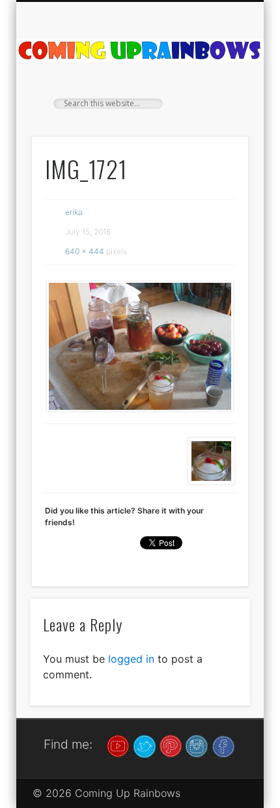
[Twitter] (144, 745)
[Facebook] (223, 745)
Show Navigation (216, 116)
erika (74, 212)
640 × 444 (84, 251)
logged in (131, 658)
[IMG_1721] (140, 346)
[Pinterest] (171, 745)
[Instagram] (197, 745)
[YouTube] (118, 745)
